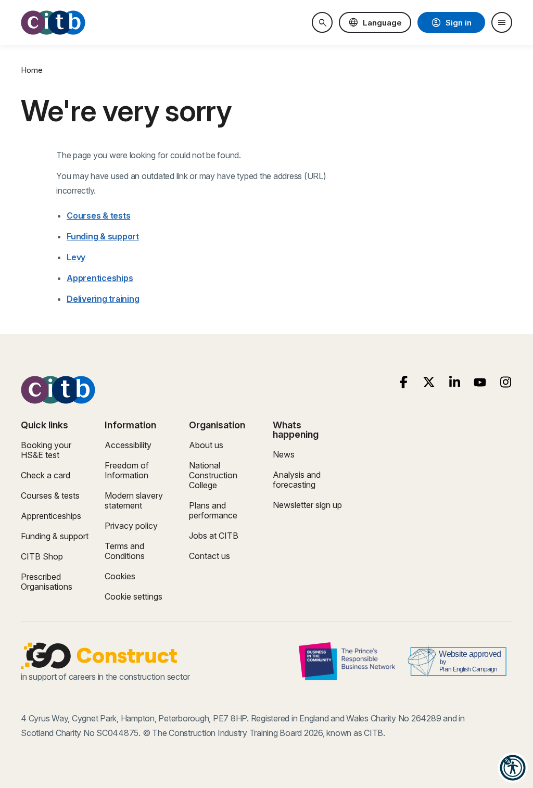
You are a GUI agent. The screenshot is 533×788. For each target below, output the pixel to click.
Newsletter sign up (307, 505)
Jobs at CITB (213, 535)
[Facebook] (403, 382)
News (284, 454)
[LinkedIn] (454, 382)
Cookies (120, 576)
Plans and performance (213, 510)
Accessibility (128, 445)
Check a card (45, 475)
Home (32, 70)
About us (206, 445)
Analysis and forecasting (297, 479)
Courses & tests (98, 215)
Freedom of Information (127, 470)
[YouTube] (480, 382)
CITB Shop (42, 556)
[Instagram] (505, 382)
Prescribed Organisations (46, 581)
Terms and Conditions (125, 551)
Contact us (209, 556)
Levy (76, 257)
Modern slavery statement (134, 500)
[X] (429, 382)
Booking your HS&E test (46, 450)
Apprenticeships (100, 278)
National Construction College (213, 475)
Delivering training (103, 299)
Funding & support (103, 236)
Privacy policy (131, 525)
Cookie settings (133, 596)
